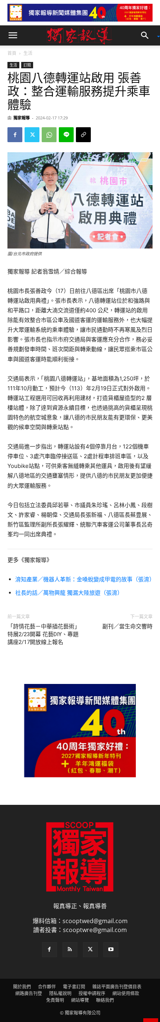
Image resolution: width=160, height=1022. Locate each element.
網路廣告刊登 (28, 993)
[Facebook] (14, 134)
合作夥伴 (47, 987)
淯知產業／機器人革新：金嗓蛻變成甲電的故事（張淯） (85, 579)
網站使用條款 (125, 993)
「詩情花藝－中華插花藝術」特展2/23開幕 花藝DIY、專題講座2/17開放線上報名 (43, 634)
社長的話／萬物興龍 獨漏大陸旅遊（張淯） (69, 592)
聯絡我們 (105, 1000)
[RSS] (70, 949)
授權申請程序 (92, 993)
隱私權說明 (60, 993)
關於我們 (22, 987)
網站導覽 (80, 1000)
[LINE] (66, 134)
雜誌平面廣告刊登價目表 (116, 987)
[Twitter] (32, 134)
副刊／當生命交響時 (127, 626)
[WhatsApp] (49, 134)
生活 (27, 53)
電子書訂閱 (74, 987)
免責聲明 (55, 1000)
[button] (13, 35)
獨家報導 (21, 118)
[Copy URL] (83, 134)
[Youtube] (110, 949)
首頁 (11, 53)
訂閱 (27, 65)
